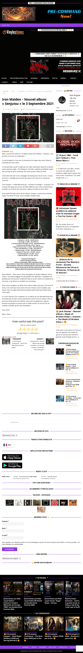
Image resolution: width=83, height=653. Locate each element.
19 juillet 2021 (9, 109)
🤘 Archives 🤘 (68, 131)
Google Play (63, 647)
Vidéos (14, 82)
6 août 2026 (61, 219)
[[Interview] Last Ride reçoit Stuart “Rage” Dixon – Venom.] (54, 588)
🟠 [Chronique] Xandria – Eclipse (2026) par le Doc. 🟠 (54, 636)
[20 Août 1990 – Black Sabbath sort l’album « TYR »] (37, 503)
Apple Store (52, 647)
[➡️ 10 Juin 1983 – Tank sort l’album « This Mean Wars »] (68, 143)
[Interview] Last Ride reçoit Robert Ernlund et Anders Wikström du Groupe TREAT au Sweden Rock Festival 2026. (13, 604)
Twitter (33, 647)
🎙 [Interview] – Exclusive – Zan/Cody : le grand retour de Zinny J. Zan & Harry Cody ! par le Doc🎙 (74, 603)
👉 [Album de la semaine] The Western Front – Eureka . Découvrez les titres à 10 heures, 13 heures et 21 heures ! (68, 266)
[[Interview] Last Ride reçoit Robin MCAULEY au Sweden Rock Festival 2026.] (33, 588)
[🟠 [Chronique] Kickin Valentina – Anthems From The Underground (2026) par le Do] (60, 382)
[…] (66, 178)
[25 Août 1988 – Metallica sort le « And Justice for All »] (19, 503)
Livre (21, 82)
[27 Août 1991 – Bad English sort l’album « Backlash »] (10, 503)
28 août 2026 (61, 325)
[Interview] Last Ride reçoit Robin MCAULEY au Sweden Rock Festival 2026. (33, 602)
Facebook (25, 647)
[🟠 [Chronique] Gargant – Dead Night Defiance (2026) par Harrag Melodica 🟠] (13, 624)
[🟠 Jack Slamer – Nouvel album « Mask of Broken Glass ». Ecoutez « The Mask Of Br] (68, 299)
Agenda (63, 78)
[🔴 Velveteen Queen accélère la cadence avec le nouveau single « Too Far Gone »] (68, 196)
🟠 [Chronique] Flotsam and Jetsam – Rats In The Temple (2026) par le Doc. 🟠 (73, 351)
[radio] (20, 329)
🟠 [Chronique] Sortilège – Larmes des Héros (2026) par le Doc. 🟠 (73, 398)
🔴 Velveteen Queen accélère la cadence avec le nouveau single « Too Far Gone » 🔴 (67, 212)
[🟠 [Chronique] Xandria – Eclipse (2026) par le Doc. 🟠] (54, 624)
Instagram (42, 647)
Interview (34, 78)
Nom (4, 528)
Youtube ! (29, 82)
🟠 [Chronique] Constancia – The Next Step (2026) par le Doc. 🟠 (33, 637)
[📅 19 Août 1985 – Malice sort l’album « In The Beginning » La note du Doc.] (46, 503)
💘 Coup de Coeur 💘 (68, 287)
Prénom (5, 521)
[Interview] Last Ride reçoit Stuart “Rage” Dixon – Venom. (53, 601)
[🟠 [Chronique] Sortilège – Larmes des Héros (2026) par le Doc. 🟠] (60, 398)
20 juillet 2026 (62, 275)
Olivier (18, 109)
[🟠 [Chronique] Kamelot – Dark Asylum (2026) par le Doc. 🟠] (60, 367)
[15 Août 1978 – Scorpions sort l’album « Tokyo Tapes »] (64, 503)
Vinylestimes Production (19, 78)
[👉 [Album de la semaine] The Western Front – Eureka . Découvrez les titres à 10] (68, 247)
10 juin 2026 (61, 163)
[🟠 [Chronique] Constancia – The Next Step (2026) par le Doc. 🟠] (33, 624)
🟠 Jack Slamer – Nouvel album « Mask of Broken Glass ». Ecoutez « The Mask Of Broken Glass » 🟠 (68, 316)
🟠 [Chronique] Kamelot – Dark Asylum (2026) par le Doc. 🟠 (72, 366)
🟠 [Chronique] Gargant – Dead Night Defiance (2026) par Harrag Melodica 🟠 (12, 637)
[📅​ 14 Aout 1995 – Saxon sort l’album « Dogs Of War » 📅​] (73, 503)
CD (24, 109)
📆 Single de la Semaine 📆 (68, 184)
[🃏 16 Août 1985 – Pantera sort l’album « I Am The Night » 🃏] (55, 503)
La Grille (5, 82)
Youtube (72, 647)
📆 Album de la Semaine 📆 (68, 235)
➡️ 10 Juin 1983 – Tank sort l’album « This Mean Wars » (67, 158)
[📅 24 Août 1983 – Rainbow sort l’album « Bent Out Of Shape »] (28, 503)
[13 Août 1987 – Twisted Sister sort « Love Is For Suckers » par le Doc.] (41, 509)
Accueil (4, 78)
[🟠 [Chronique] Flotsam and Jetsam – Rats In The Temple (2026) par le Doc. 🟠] (60, 351)
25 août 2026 (70, 403)
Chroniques (45, 78)
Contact (73, 78)
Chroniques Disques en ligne (68, 344)
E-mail (5, 535)
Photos (54, 78)
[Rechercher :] (71, 86)
